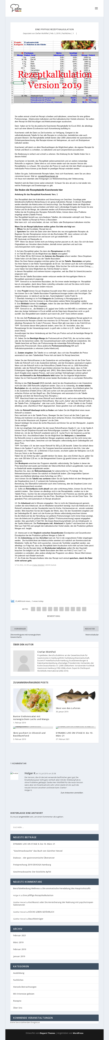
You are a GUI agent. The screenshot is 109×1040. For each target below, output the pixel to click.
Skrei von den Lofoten (68, 708)
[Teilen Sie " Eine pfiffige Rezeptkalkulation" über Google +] (44, 609)
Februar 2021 (19, 935)
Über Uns (17, 1007)
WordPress (78, 1033)
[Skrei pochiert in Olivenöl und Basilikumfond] (33, 727)
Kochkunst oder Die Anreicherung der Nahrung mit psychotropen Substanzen (53, 903)
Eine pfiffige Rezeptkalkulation (38, 895)
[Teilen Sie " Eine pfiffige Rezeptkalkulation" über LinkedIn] (61, 609)
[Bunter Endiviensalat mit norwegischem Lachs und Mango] (33, 700)
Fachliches (66, 33)
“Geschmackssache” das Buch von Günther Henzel (37, 850)
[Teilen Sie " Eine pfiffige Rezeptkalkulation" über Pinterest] (56, 609)
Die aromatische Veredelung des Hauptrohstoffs (66, 888)
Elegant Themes (47, 1033)
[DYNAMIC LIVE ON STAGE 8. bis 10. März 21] (76, 727)
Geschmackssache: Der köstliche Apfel (32, 871)
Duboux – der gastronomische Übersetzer (34, 857)
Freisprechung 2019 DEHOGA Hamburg (32, 864)
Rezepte (17, 1000)
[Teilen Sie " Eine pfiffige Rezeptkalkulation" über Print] (84, 609)
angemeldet (24, 816)
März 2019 (18, 942)
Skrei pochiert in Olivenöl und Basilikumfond (29, 734)
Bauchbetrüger (35, 918)
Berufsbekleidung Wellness (26, 888)
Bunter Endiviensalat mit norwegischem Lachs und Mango (31, 717)
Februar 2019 (19, 949)
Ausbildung (18, 973)
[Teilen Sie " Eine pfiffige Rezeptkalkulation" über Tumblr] (50, 609)
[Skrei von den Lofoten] (76, 696)
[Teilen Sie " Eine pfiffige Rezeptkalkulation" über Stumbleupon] (73, 609)
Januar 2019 (19, 956)
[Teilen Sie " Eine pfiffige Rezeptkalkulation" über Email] (78, 609)
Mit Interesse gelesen (23, 993)
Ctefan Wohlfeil (42, 33)
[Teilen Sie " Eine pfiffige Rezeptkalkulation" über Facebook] (33, 609)
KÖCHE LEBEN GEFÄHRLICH (41, 911)
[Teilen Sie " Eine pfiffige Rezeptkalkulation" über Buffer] (67, 609)
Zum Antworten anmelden (72, 792)
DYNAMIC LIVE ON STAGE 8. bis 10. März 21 (74, 734)
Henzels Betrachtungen (24, 986)
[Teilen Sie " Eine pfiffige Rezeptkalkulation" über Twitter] (39, 609)
